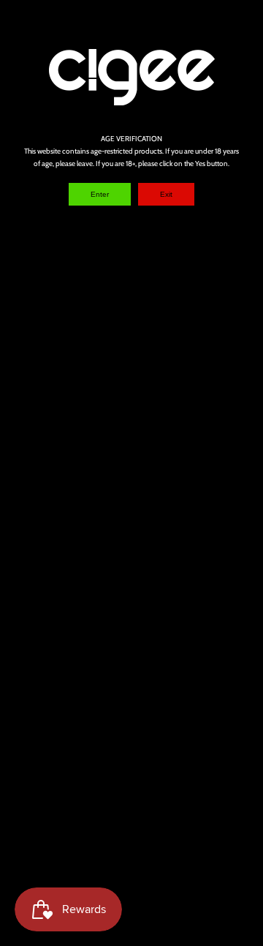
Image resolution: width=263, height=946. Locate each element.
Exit (166, 194)
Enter (100, 194)
